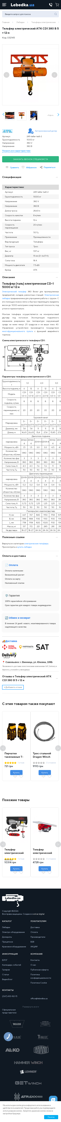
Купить (16, 772)
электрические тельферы (36, 543)
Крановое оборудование (14, 946)
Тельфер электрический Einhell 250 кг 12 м (44, 853)
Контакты (35, 960)
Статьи (5, 974)
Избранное (31, 167)
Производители (37, 937)
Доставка (11, 641)
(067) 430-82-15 (9, 996)
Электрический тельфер (14, 291)
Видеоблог (7, 979)
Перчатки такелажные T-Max (13, 757)
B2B (32, 942)
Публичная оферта (39, 970)
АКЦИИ (33, 946)
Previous (3, 748)
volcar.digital (38, 914)
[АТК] (11, 131)
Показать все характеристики (16, 151)
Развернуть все (30, 1007)
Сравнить (14, 167)
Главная (6, 22)
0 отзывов (51, 763)
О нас (33, 965)
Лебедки (20, 22)
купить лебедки (24, 547)
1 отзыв (21, 763)
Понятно (51, 1117)
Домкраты (7, 937)
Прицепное (7, 942)
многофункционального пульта (17, 331)
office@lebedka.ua (39, 998)
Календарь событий (11, 965)
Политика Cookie (38, 983)
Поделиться (49, 167)
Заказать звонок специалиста (30, 159)
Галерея (6, 970)
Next (58, 116)
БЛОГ (4, 960)
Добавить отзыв (13, 687)
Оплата (34, 932)
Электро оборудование (13, 932)
